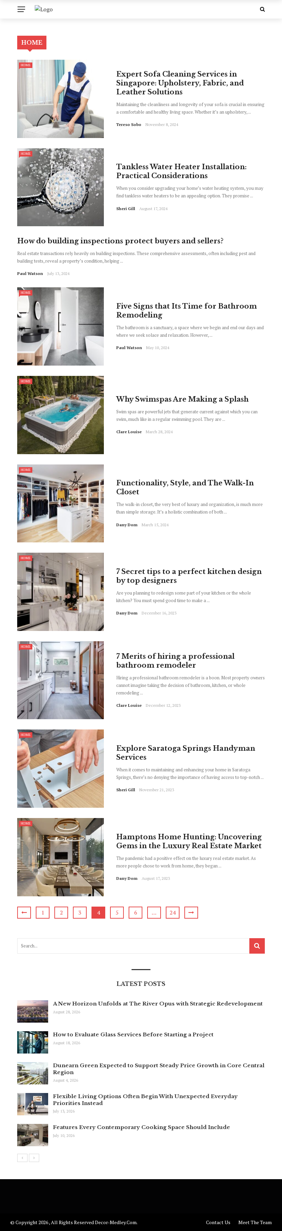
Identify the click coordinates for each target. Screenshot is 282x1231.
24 (173, 912)
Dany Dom (127, 524)
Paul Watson (30, 273)
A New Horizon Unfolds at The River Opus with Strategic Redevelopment (158, 1003)
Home (26, 65)
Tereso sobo (128, 124)
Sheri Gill (125, 208)
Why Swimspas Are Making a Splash (182, 399)
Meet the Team (255, 1222)
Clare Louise (129, 431)
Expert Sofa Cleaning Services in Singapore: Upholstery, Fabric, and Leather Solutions (180, 83)
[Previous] (22, 1158)
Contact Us (218, 1222)
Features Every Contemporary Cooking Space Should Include (141, 1127)
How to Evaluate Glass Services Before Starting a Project (133, 1034)
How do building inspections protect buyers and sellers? (120, 241)
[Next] (34, 1158)
